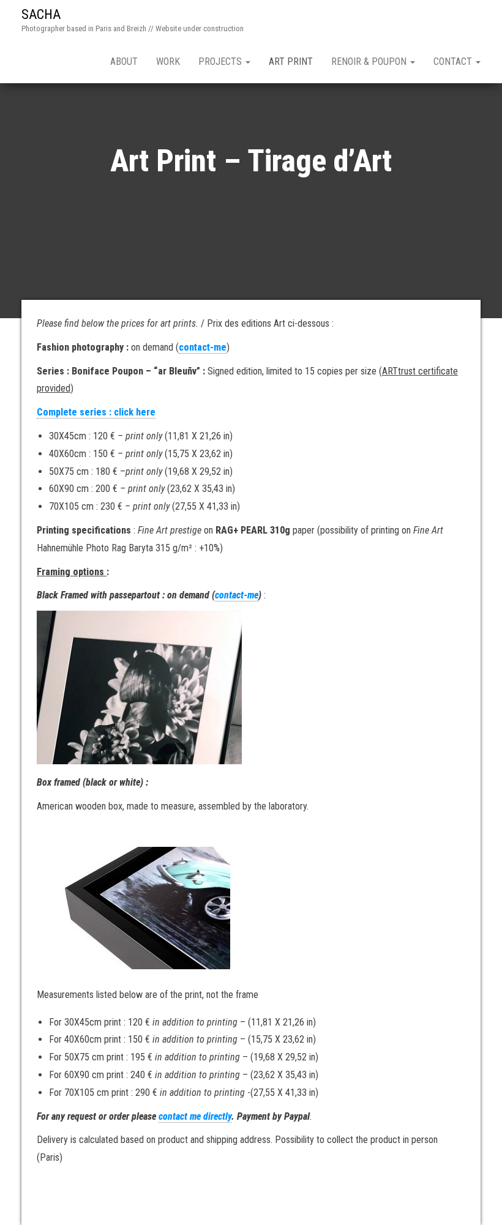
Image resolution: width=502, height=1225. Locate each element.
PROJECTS (221, 61)
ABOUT (124, 61)
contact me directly (195, 1116)
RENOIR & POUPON (370, 61)
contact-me (203, 347)
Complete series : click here (96, 412)
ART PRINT (291, 61)
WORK (168, 61)
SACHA (41, 14)
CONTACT (453, 61)
